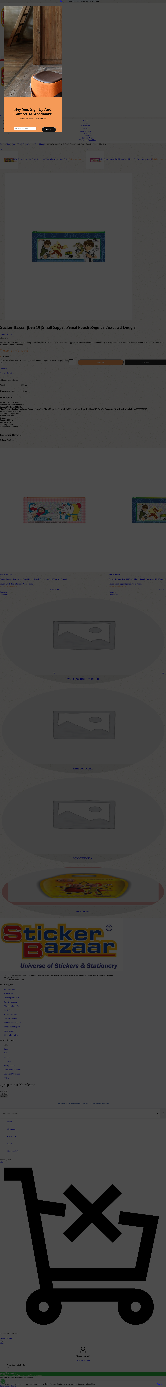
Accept (159, 1384)
